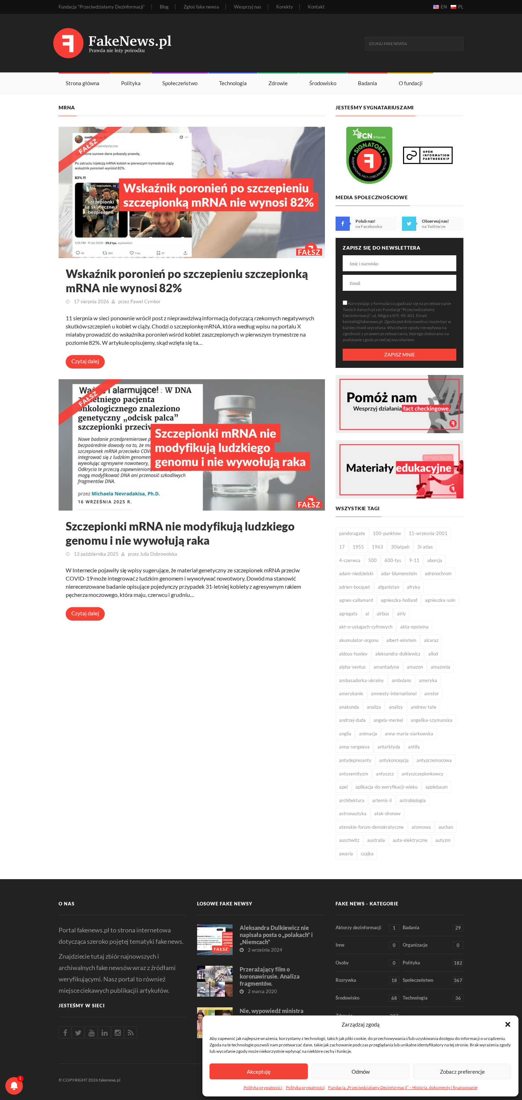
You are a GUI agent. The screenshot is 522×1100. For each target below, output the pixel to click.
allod (433, 654)
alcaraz (431, 640)
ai (367, 613)
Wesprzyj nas (247, 7)
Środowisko (322, 83)
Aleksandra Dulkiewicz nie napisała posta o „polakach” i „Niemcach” (276, 934)
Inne (366, 945)
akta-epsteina (414, 627)
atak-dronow (387, 813)
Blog (164, 7)
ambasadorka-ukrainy (361, 680)
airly (401, 613)
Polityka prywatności (263, 1087)
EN (444, 7)
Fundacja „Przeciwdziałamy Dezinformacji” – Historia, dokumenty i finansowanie (403, 1087)
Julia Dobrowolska (158, 554)
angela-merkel (388, 720)
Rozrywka (366, 980)
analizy (396, 707)
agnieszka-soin (440, 600)
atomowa (421, 827)
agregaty (348, 613)
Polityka (131, 83)
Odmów (361, 1071)
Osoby (366, 963)
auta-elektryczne (410, 840)
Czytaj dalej (85, 361)
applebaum (436, 787)
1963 (377, 547)
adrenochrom (438, 573)
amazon (415, 667)
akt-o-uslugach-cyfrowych (365, 627)
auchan (446, 827)
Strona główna (82, 83)
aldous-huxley (353, 654)
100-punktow (387, 533)
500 (372, 560)
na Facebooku (368, 226)
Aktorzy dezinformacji (366, 928)
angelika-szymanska (431, 720)
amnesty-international (394, 693)
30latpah (400, 547)
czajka (367, 853)
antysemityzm (353, 774)
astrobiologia (412, 800)
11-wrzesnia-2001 (428, 533)
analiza (374, 707)
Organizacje (431, 945)
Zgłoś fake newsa (201, 7)
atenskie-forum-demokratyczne (371, 827)
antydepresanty (355, 760)
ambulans (401, 680)
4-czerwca (349, 560)
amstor (431, 693)
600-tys (393, 560)
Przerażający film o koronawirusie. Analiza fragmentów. (270, 976)
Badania (367, 83)
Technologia (233, 83)
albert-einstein (401, 640)
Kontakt (316, 7)
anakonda (349, 707)
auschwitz (349, 840)
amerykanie (351, 693)
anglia (345, 733)
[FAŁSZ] (192, 191)
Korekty (284, 7)
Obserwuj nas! (435, 221)
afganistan (388, 587)
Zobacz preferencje (462, 1071)
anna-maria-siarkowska (409, 733)
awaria (346, 853)
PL (460, 7)
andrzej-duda (352, 720)
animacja (368, 733)
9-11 (414, 560)
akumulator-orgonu (359, 640)
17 (342, 547)
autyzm (443, 840)
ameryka (428, 680)
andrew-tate (423, 707)
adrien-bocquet (354, 587)
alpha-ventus (352, 667)
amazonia (440, 667)
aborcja (434, 560)
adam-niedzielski (356, 573)
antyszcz (385, 774)
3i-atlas (425, 547)
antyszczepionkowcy (423, 774)
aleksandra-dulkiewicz (397, 654)
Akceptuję (259, 1071)
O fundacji (411, 83)
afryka (413, 587)
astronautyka (352, 813)
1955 (358, 547)
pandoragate (352, 533)
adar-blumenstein (399, 573)
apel (343, 787)
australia (376, 840)
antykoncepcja (394, 760)
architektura (351, 800)
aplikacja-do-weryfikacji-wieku (386, 787)
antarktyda (388, 747)
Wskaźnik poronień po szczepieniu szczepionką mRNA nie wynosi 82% (187, 281)
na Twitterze (433, 226)
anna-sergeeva (354, 747)
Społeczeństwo (179, 83)
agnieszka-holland (399, 600)
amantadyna (386, 667)
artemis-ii (382, 800)
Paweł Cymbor (145, 301)
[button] (507, 1024)
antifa (414, 747)
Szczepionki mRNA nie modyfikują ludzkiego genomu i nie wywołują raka (180, 533)
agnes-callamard (356, 600)
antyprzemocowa (434, 760)
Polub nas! (365, 221)
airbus (383, 613)
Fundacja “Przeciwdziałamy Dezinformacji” (102, 7)
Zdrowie (278, 83)
